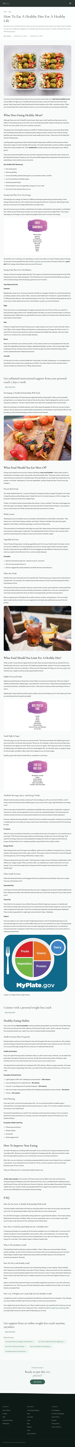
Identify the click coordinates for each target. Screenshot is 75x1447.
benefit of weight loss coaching (54, 1308)
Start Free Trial (10, 387)
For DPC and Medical (58, 1413)
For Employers (56, 1410)
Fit (6, 3)
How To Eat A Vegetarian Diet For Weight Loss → (51, 1341)
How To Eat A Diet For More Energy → (15, 1346)
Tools (28, 1430)
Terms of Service (56, 1427)
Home (5, 11)
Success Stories (31, 1433)
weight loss (43, 301)
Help (28, 1413)
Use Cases (30, 1417)
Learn (29, 1420)
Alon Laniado (7, 36)
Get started (37, 1382)
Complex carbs (39, 261)
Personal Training (8, 1420)
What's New (6, 1423)
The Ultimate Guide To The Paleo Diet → (16, 1351)
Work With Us (55, 1417)
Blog (10, 11)
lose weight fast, (65, 668)
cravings (8, 1046)
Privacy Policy (56, 1423)
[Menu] (70, 3)
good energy (15, 209)
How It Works (6, 1410)
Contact (54, 1420)
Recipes (29, 1427)
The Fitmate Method (33, 1410)
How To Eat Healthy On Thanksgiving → (40, 1346)
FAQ (4, 1417)
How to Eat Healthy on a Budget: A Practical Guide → (19, 1341)
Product (5, 1413)
